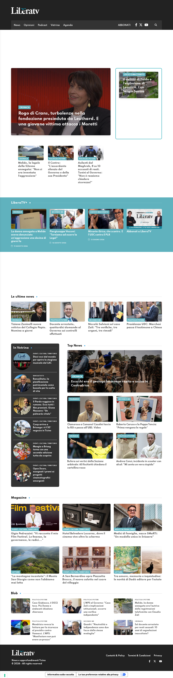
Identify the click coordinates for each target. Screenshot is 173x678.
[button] (149, 662)
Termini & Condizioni (139, 656)
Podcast (42, 25)
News (17, 25)
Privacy (158, 656)
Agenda (68, 25)
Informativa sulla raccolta (60, 674)
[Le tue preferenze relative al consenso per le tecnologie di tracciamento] (4, 675)
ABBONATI (124, 25)
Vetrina (55, 25)
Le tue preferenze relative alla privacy (98, 674)
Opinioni (29, 25)
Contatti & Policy (115, 656)
